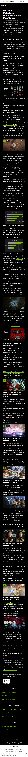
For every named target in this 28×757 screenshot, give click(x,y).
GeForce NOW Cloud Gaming (9, 699)
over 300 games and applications (11, 83)
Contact (24, 753)
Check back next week (8, 664)
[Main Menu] (1, 2)
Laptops (14, 692)
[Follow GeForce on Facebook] (7, 743)
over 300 (17, 668)
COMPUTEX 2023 (14, 39)
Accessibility (18, 751)
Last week (14, 30)
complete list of (11, 668)
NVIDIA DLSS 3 (17, 169)
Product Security (16, 753)
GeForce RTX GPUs (16, 22)
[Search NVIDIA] (4, 1)
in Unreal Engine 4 (16, 632)
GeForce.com (20, 105)
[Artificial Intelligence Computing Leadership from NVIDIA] (10, 1)
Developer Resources (7, 716)
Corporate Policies (6, 753)
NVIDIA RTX (16, 24)
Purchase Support (12, 726)
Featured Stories (7, 22)
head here (19, 666)
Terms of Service (9, 751)
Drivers (4, 726)
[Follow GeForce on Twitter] (18, 743)
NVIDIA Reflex (9, 24)
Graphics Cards (6, 692)
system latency (19, 258)
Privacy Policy (7, 749)
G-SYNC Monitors (6, 695)
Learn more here (15, 325)
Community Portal (7, 713)
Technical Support (6, 730)
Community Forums (15, 709)
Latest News (5, 709)
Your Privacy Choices (17, 749)
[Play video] (14, 145)
